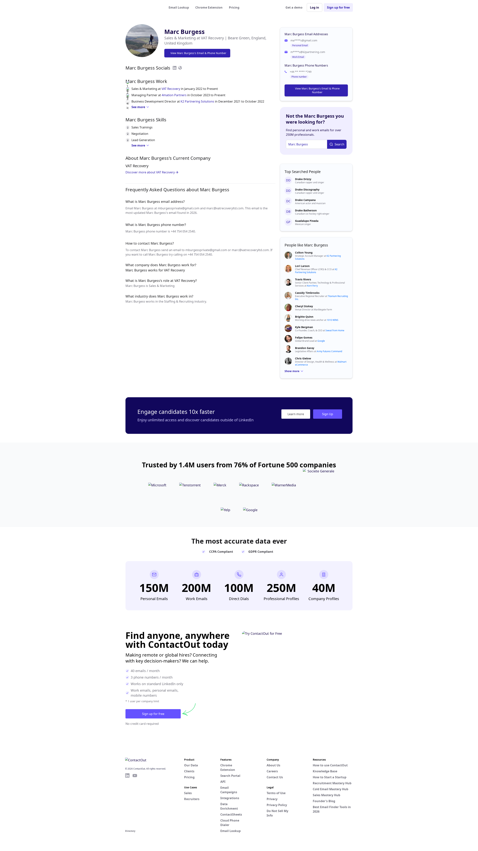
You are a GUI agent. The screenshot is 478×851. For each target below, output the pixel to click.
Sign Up (327, 414)
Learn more (296, 414)
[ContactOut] (143, 7)
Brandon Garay (304, 348)
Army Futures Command (329, 351)
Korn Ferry (312, 285)
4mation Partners (174, 95)
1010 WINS (332, 320)
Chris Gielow (303, 358)
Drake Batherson (306, 210)
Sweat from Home (334, 330)
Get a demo (293, 7)
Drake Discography (307, 189)
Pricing (234, 7)
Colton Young (304, 252)
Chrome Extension (209, 7)
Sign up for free (338, 7)
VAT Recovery (171, 89)
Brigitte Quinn (304, 316)
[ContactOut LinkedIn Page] (127, 800)
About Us (273, 765)
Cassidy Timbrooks (307, 293)
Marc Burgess (184, 32)
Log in (314, 7)
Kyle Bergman (304, 327)
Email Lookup (179, 7)
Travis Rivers (303, 279)
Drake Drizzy (303, 179)
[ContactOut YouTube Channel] (135, 800)
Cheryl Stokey (304, 306)
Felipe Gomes (303, 337)
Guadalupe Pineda (306, 221)
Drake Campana (305, 200)
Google (321, 340)
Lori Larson (302, 266)
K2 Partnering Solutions (197, 101)
